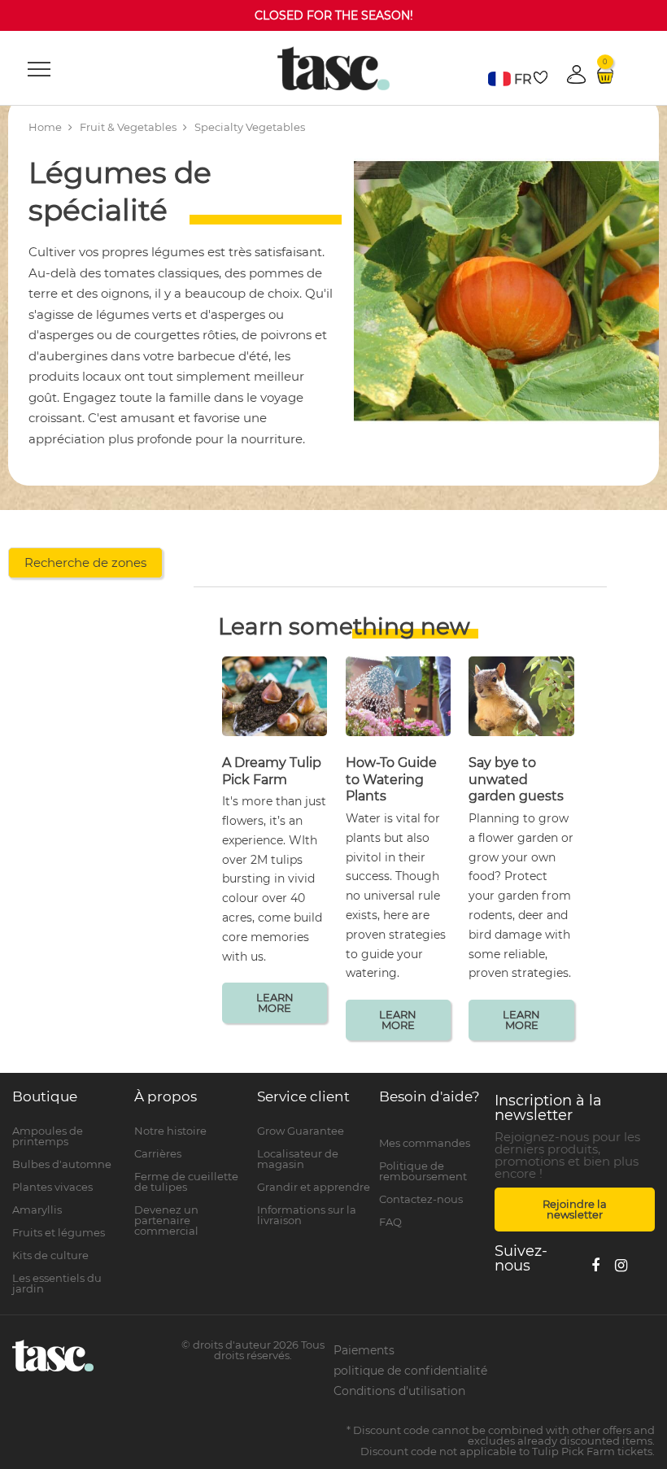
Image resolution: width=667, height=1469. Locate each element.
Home (45, 126)
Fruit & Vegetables (128, 126)
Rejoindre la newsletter (575, 1209)
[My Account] (436, 1126)
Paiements (364, 1350)
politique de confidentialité (410, 1370)
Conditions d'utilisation (399, 1391)
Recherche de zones (85, 562)
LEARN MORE (275, 1002)
